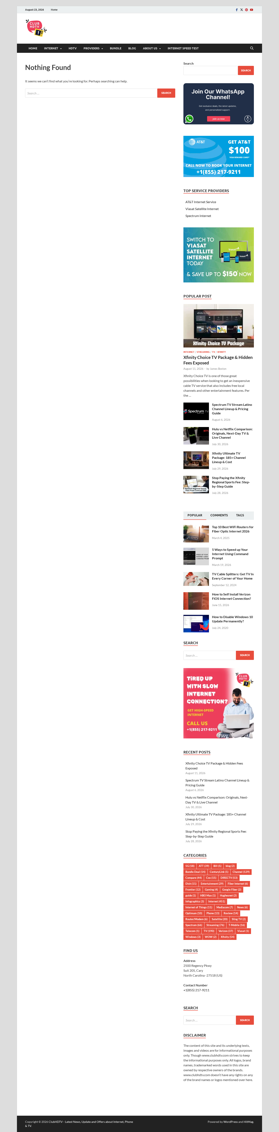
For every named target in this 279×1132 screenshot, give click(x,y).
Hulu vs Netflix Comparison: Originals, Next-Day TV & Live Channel (232, 433)
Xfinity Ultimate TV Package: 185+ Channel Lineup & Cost (229, 457)
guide (190, 895)
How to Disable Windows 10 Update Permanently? (232, 619)
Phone (212, 913)
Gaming (211, 889)
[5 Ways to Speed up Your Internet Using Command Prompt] (196, 550)
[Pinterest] (246, 9)
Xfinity (221, 352)
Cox (211, 877)
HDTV (73, 48)
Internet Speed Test (183, 48)
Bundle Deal (195, 871)
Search (188, 63)
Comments (219, 515)
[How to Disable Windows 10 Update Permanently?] (196, 617)
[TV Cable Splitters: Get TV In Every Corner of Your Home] (196, 574)
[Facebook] (236, 9)
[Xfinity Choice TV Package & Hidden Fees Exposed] (218, 306)
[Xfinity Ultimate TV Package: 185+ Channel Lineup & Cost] (196, 454)
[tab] (194, 515)
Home (54, 9)
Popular (194, 515)
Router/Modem (196, 919)
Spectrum (193, 925)
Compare (193, 877)
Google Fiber (231, 889)
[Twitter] (241, 9)
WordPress (230, 1121)
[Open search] (252, 48)
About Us (150, 48)
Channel (241, 871)
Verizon (226, 931)
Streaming (203, 352)
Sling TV (239, 919)
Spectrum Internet (198, 216)
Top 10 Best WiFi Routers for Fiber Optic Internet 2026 (233, 529)
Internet (51, 48)
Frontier (193, 889)
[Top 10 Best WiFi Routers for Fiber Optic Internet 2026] (196, 527)
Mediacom (225, 907)
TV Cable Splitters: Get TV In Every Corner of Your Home (233, 576)
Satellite (220, 919)
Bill (217, 866)
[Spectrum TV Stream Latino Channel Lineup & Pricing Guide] (196, 405)
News (242, 907)
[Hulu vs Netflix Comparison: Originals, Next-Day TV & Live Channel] (196, 429)
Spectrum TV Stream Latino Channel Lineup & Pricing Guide (232, 409)
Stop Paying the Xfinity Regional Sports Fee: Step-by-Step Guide (231, 482)
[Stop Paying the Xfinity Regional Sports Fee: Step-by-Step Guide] (196, 478)
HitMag (248, 1121)
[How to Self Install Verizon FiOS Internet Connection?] (196, 594)
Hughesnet (228, 895)
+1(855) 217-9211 (196, 990)
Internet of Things (198, 907)
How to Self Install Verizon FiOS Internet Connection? (231, 596)
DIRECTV (229, 877)
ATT (204, 866)
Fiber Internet (238, 883)
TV (213, 352)
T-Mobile (237, 925)
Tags (240, 515)
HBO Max (208, 895)
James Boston (218, 368)
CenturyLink (219, 871)
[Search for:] (100, 93)
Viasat (243, 931)
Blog (132, 48)
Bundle (115, 48)
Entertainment (212, 883)
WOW (211, 936)
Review (231, 913)
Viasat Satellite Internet (202, 209)
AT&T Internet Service (200, 202)
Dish (190, 883)
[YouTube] (251, 9)
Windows (193, 936)
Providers (91, 48)
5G (189, 866)
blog (230, 866)
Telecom (192, 931)
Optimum (193, 913)
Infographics (194, 901)
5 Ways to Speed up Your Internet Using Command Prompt (230, 554)
